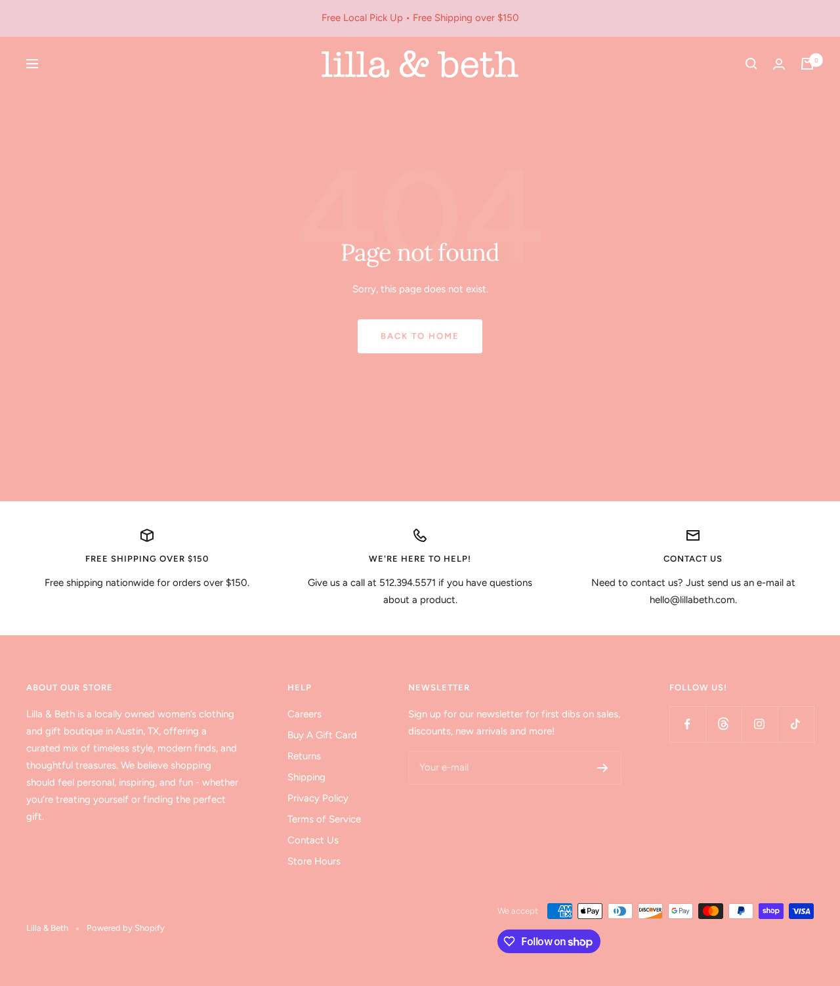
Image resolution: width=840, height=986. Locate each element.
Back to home (420, 336)
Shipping (306, 777)
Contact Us (313, 840)
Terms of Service (324, 819)
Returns (304, 756)
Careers (304, 714)
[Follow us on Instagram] (760, 724)
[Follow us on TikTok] (796, 724)
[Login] (779, 64)
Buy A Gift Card (322, 735)
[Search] (751, 64)
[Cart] (807, 64)
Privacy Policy (317, 798)
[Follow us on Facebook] (687, 724)
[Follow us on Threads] (723, 724)
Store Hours (314, 861)
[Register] (602, 768)
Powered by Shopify (126, 928)
